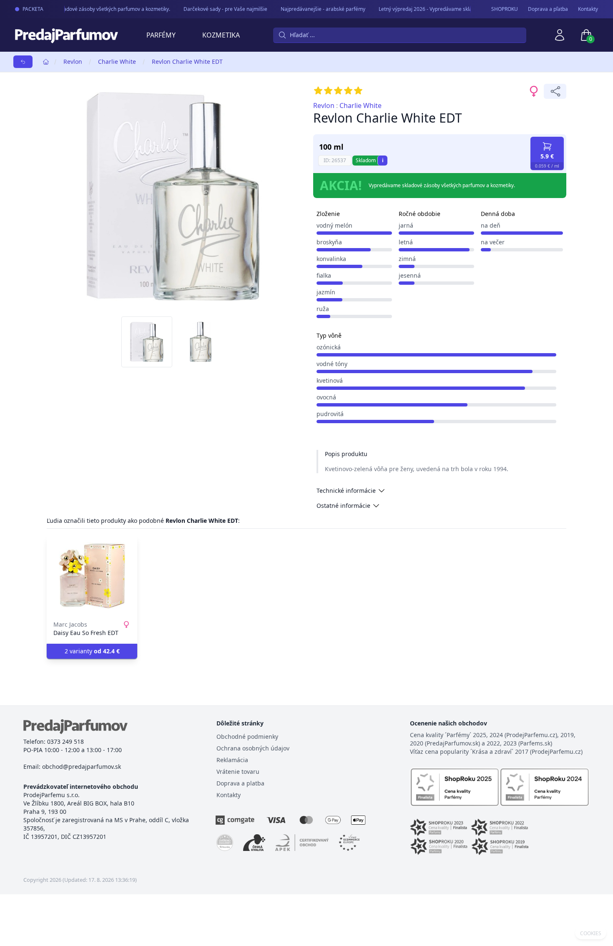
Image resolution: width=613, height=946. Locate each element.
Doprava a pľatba (548, 9)
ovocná (326, 397)
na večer (493, 242)
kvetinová (330, 380)
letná (406, 242)
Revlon (72, 61)
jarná (406, 225)
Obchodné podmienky (247, 736)
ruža (323, 309)
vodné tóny (332, 364)
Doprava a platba (240, 783)
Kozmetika (221, 35)
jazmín (326, 292)
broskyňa (329, 242)
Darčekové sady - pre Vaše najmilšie (220, 9)
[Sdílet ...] (555, 91)
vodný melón (334, 225)
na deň (490, 225)
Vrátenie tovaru (237, 771)
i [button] (383, 160)
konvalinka (331, 259)
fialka (324, 275)
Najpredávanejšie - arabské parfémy (317, 9)
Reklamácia (232, 760)
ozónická (329, 347)
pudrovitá (330, 414)
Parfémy (161, 35)
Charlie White (117, 61)
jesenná (410, 275)
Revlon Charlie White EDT (187, 61)
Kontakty (588, 9)
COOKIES (590, 933)
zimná (407, 259)
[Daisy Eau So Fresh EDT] (92, 575)
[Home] (46, 61)
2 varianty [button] (92, 651)
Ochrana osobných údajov (252, 748)
